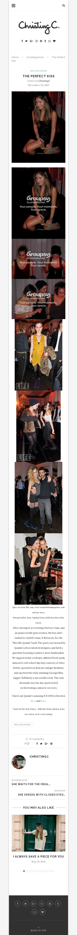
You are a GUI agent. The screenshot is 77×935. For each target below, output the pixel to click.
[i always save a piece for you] (38, 833)
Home (15, 57)
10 (53, 871)
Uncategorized (35, 57)
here (33, 700)
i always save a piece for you (38, 856)
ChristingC (44, 80)
